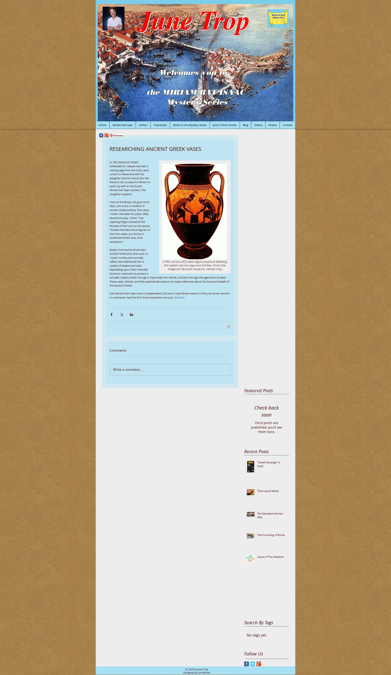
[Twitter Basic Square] (252, 664)
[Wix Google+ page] (106, 135)
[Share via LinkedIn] (131, 314)
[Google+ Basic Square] (258, 664)
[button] (195, 62)
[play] (285, 117)
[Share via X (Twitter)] (121, 314)
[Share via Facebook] (111, 314)
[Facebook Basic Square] (246, 664)
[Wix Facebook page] (101, 135)
